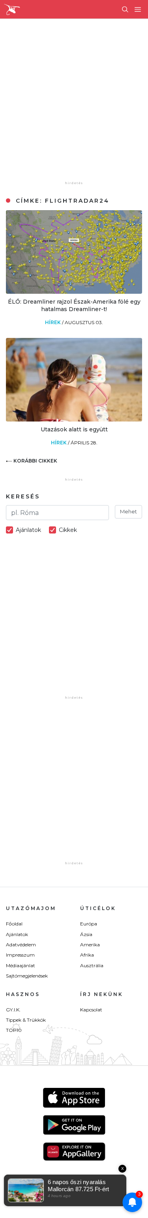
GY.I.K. (13, 1010)
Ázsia (86, 934)
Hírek (53, 322)
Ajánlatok (17, 934)
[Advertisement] (74, 105)
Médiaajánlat (20, 965)
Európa (88, 924)
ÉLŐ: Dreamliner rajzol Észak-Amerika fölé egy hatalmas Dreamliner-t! (74, 305)
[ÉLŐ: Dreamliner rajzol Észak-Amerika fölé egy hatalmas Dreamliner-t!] (74, 291)
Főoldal (14, 924)
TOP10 (14, 1030)
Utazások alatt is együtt (74, 429)
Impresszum (20, 955)
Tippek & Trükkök (26, 1020)
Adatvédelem (21, 945)
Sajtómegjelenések (27, 976)
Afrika (87, 955)
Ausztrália (91, 965)
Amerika (90, 945)
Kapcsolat (91, 1010)
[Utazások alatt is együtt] (74, 419)
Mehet (128, 511)
